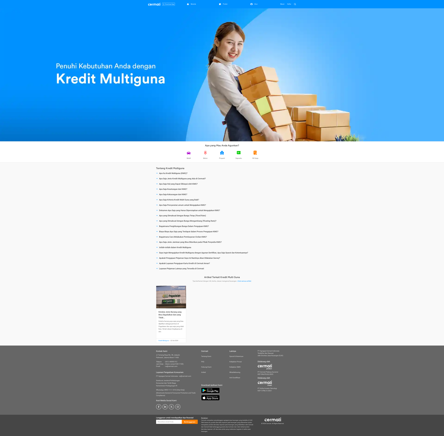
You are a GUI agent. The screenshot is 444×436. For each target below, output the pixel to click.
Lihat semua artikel (244, 281)
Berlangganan (189, 422)
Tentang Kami (206, 356)
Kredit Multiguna (164, 340)
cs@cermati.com (171, 366)
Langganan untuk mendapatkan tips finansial (174, 418)
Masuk (282, 4)
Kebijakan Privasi (235, 362)
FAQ (202, 362)
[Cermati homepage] (272, 419)
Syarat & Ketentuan (236, 356)
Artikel (203, 372)
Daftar (289, 4)
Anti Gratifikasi (234, 378)
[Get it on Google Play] (227, 390)
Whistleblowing (234, 372)
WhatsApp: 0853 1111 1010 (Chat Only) (170, 390)
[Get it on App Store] (227, 397)
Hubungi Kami (206, 367)
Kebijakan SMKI (235, 367)
